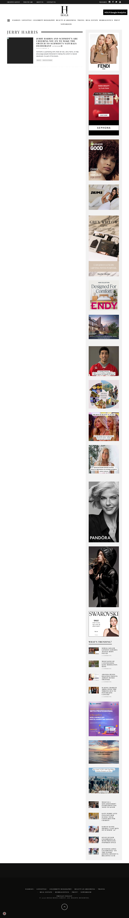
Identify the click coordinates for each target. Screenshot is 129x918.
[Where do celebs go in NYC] (104, 780)
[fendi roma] (104, 52)
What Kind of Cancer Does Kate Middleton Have (109, 663)
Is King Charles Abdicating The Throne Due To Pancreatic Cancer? (109, 691)
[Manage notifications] (4, 913)
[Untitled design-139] (104, 512)
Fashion (16, 20)
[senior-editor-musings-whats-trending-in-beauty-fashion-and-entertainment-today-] (104, 394)
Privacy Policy (64, 896)
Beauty (39, 60)
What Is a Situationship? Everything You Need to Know (109, 804)
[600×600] (104, 295)
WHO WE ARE (28, 2)
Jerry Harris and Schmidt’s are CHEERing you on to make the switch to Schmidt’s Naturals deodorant (57, 42)
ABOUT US (39, 2)
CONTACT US (51, 2)
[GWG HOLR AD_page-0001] (104, 246)
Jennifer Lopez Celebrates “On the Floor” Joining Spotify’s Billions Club (110, 852)
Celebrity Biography (44, 20)
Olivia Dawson (41, 48)
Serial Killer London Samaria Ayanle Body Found (110, 650)
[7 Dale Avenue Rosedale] (104, 327)
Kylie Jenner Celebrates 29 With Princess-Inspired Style (109, 839)
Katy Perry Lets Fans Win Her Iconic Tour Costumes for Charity (109, 817)
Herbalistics (106, 20)
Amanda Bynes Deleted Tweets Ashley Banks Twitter (110, 677)
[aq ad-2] (104, 752)
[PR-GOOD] (104, 160)
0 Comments (106, 655)
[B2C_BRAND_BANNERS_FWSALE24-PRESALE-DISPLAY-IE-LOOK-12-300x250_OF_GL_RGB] (104, 624)
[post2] (104, 719)
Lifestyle (27, 20)
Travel (81, 20)
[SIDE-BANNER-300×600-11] (104, 577)
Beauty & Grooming (66, 20)
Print (117, 20)
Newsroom (66, 24)
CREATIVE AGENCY (13, 2)
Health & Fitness (47, 60)
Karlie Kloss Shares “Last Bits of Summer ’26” (110, 828)
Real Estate (92, 20)
